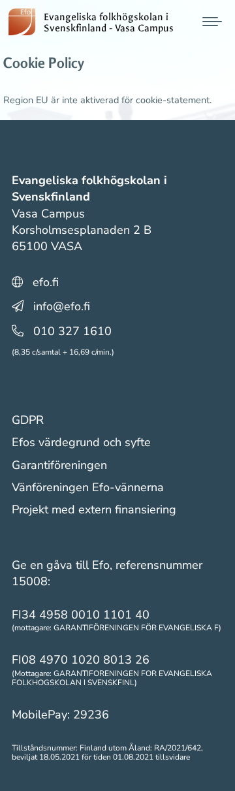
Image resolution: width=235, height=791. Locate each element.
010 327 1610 (72, 331)
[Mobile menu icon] (212, 21)
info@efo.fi (61, 306)
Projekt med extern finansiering (94, 509)
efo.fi (46, 282)
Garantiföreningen (59, 465)
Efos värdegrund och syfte (81, 442)
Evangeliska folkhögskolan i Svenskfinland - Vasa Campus (109, 23)
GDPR (28, 420)
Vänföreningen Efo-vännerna (88, 487)
